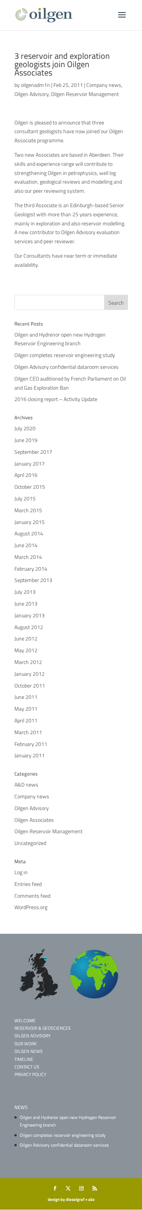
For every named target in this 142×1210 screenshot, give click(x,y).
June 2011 (25, 697)
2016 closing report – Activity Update (55, 399)
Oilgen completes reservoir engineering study (64, 355)
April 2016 (25, 475)
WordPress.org (30, 907)
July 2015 (25, 498)
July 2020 (25, 428)
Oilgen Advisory (31, 94)
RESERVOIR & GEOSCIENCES (42, 1028)
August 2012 (28, 627)
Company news (103, 85)
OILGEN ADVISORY (32, 1035)
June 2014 (25, 545)
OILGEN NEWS (28, 1051)
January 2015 (29, 522)
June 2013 (25, 603)
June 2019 (25, 440)
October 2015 (29, 487)
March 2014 (28, 557)
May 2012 (25, 650)
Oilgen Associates (34, 820)
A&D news (26, 784)
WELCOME (25, 1020)
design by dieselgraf (66, 1199)
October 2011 (29, 685)
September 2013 (33, 580)
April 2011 (25, 720)
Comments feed (32, 896)
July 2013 (25, 592)
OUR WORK (25, 1043)
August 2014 (28, 533)
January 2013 (29, 615)
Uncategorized (30, 843)
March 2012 (28, 662)
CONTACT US (26, 1066)
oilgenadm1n (35, 85)
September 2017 (33, 452)
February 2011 (30, 744)
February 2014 (30, 569)
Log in (21, 872)
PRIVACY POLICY (30, 1074)
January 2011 (29, 755)
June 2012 (25, 638)
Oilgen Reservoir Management (85, 94)
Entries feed (28, 884)
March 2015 (28, 510)
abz (91, 1199)
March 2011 (28, 732)
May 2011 (25, 709)
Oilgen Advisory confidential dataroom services (66, 367)
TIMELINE (23, 1059)
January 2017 (29, 463)
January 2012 (29, 674)
